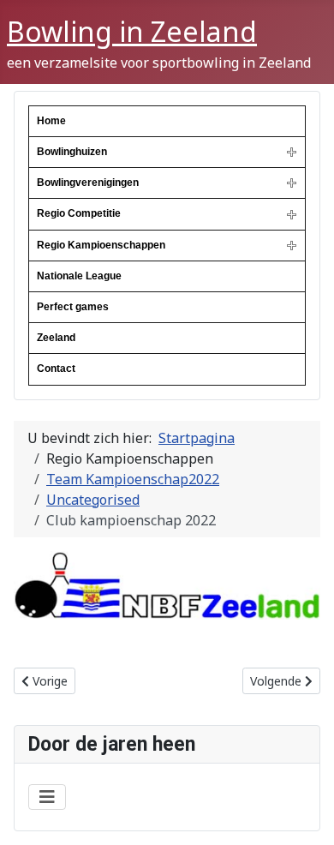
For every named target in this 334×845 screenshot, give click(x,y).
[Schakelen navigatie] (47, 797)
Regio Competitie (79, 213)
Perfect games (73, 307)
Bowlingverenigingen (88, 183)
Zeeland (56, 338)
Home (51, 121)
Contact (56, 369)
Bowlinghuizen (72, 152)
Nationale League (79, 276)
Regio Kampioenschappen (101, 245)
